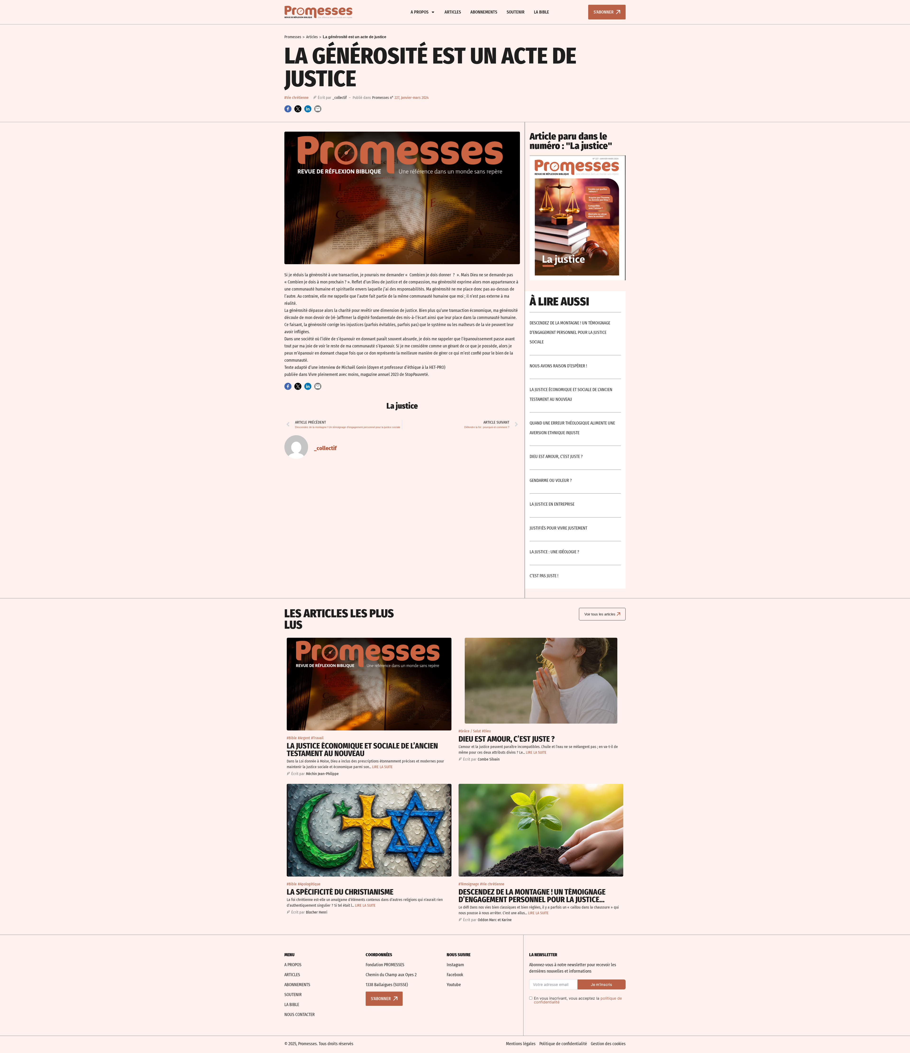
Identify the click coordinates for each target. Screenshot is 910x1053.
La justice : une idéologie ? (554, 551)
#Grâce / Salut (470, 731)
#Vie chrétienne (296, 97)
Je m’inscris (601, 984)
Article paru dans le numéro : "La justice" (571, 141)
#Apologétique (309, 884)
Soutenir (515, 12)
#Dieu (486, 731)
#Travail (317, 738)
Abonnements (483, 12)
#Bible (292, 738)
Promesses (292, 37)
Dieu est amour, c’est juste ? (556, 456)
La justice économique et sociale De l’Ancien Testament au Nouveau (362, 749)
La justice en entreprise (552, 504)
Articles (453, 12)
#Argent (304, 738)
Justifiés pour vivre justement (558, 528)
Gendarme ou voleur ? (551, 480)
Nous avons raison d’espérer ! (558, 366)
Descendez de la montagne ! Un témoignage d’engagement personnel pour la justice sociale (570, 332)
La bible (541, 12)
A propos (419, 12)
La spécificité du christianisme (340, 891)
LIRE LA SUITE (382, 767)
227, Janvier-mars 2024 (412, 97)
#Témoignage (469, 884)
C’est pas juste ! (544, 575)
